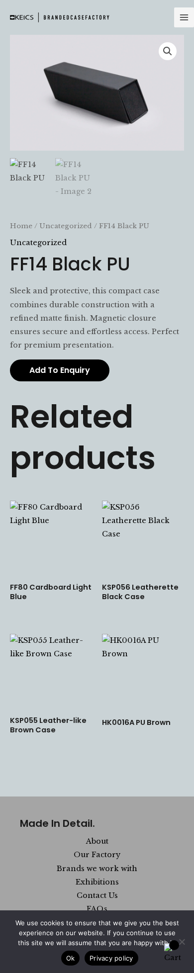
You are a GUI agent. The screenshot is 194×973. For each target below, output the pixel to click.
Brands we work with (97, 868)
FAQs (97, 908)
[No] (182, 942)
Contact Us (97, 895)
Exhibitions (97, 882)
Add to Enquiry (59, 370)
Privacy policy (111, 958)
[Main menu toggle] (184, 17)
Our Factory (97, 854)
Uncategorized (65, 226)
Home (21, 226)
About (97, 841)
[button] (168, 51)
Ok (70, 958)
